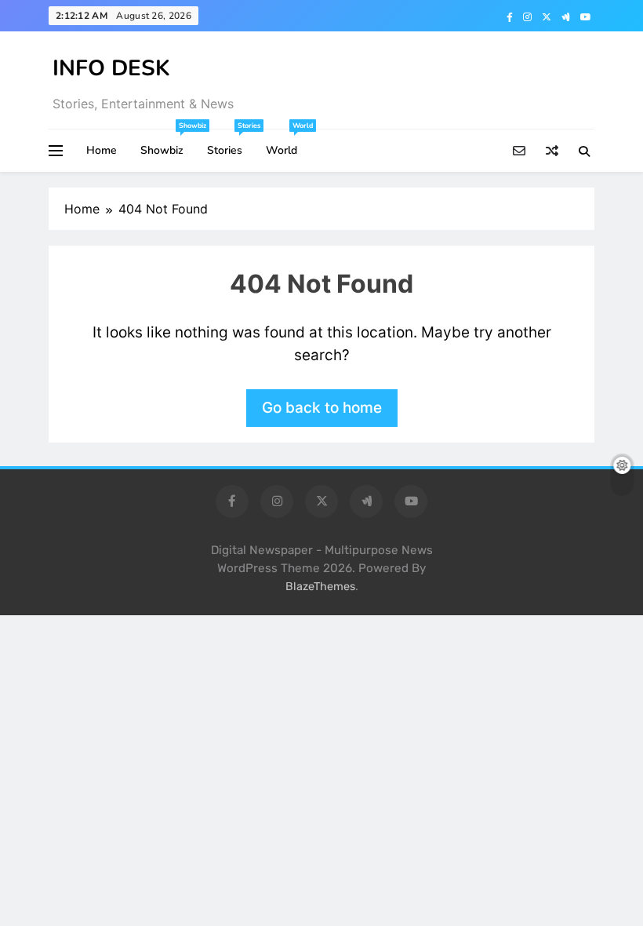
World (287, 143)
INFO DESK (111, 68)
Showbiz (167, 143)
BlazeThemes (320, 586)
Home (101, 150)
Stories (230, 143)
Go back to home (322, 408)
